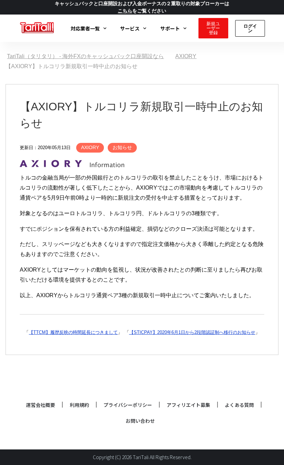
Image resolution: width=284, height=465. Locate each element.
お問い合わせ (140, 420)
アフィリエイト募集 (188, 404)
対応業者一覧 (85, 28)
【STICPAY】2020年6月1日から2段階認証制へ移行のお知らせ (192, 332)
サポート (170, 28)
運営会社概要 (40, 404)
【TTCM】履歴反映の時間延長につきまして (73, 332)
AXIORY (90, 147)
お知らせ (122, 147)
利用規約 (79, 404)
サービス (130, 28)
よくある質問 (239, 404)
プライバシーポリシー (128, 404)
